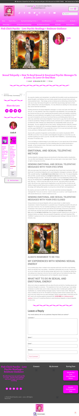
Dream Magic (6, 24)
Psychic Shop (12, 21)
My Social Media (70, 24)
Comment (31, 317)
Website (30, 349)
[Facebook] (7, 389)
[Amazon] (21, 389)
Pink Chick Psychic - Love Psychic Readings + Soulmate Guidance (34, 28)
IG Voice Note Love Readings (24, 24)
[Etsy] (17, 389)
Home (3, 21)
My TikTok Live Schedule (43, 24)
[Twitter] (10, 389)
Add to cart (4, 166)
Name (30, 337)
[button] (7, 111)
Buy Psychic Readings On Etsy (28, 21)
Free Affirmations (46, 21)
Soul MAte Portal (60, 21)
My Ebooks (73, 21)
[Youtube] (14, 389)
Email (30, 343)
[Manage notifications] (75, 412)
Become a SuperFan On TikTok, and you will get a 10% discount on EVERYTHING (32, 1)
